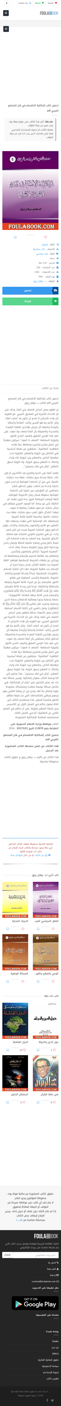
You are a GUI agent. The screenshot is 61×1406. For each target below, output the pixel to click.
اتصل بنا (52, 1263)
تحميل (27, 290)
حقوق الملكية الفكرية (48, 1360)
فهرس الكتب (52, 1379)
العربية (45, 245)
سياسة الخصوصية (50, 1366)
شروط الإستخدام (51, 1372)
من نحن (55, 1347)
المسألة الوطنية (19, 974)
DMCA (55, 1354)
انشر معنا (52, 1269)
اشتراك (7, 1255)
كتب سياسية (39, 249)
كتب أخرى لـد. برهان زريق (45, 875)
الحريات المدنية (20, 921)
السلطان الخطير (19, 1095)
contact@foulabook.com (44, 1281)
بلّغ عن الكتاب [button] (41, 855)
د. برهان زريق (39, 281)
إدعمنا (53, 1275)
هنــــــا (19, 1220)
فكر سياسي (42, 254)
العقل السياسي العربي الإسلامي (46, 921)
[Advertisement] (30, 67)
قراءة (27, 301)
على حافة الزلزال (49, 1095)
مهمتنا (51, 3)
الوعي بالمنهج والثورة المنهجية (46, 974)
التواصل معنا (16, 855)
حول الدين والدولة (48, 1042)
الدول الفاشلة (20, 1042)
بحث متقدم (23, 3)
